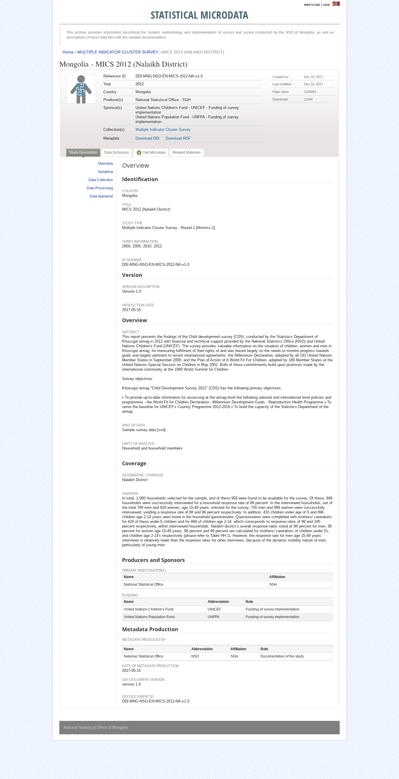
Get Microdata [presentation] (154, 152)
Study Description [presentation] (83, 152)
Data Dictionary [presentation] (116, 152)
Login (326, 5)
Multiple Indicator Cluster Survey (163, 129)
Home (68, 52)
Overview (105, 164)
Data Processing (100, 188)
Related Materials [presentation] (187, 152)
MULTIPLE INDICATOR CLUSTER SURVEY (117, 52)
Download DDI (147, 138)
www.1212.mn (312, 5)
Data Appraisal (101, 196)
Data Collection (101, 180)
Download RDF (178, 138)
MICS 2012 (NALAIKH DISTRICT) (193, 52)
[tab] (83, 153)
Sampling (105, 172)
